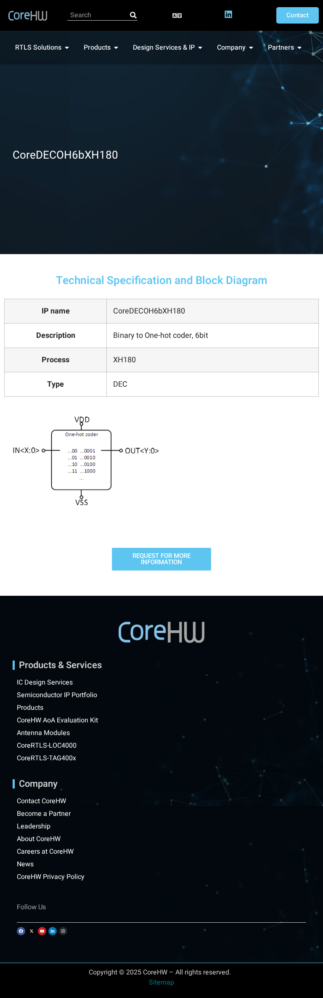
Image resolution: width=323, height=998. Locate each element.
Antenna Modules (43, 733)
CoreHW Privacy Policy (51, 877)
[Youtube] (42, 931)
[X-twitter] (31, 931)
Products (30, 707)
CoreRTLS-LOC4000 (47, 745)
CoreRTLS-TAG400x (46, 758)
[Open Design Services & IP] (200, 47)
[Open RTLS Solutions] (67, 47)
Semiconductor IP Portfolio (57, 695)
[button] (177, 15)
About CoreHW (39, 839)
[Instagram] (63, 931)
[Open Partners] (299, 47)
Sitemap (161, 982)
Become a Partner (44, 814)
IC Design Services (45, 682)
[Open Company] (251, 47)
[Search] (133, 15)
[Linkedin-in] (52, 931)
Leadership (33, 826)
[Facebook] (21, 931)
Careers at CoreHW (45, 851)
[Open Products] (116, 47)
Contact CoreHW (41, 801)
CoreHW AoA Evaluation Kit (57, 720)
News (25, 864)
